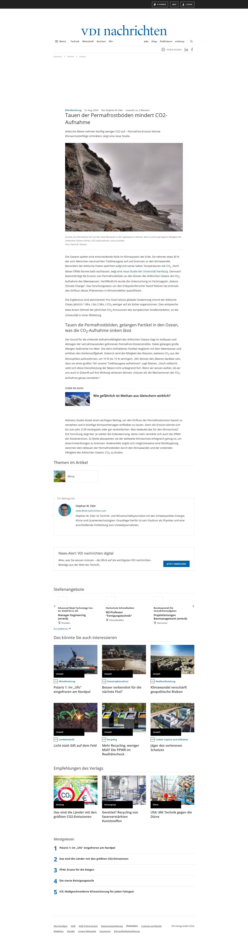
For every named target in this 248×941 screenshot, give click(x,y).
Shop (154, 41)
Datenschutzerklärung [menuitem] (112, 926)
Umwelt (82, 56)
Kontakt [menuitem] (71, 931)
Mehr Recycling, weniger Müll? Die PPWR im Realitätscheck (120, 749)
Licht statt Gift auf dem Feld (75, 745)
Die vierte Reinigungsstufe (76, 880)
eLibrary (179, 41)
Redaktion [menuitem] (59, 931)
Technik (75, 41)
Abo (174, 4)
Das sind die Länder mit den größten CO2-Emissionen (75, 814)
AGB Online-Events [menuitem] (88, 926)
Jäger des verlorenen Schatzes (166, 747)
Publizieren (166, 41)
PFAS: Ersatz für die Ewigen (76, 869)
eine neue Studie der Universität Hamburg (142, 271)
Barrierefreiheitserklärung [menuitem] (127, 931)
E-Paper (161, 4)
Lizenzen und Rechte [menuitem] (151, 926)
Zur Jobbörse (61, 628)
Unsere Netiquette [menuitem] (87, 931)
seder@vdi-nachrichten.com (91, 510)
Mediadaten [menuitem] (132, 925)
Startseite (58, 56)
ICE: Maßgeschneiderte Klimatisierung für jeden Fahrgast (96, 891)
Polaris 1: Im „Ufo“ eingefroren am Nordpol (72, 689)
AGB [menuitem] (73, 926)
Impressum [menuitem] (105, 931)
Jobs (146, 41)
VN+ (111, 41)
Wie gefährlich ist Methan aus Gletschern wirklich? (131, 395)
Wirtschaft (88, 41)
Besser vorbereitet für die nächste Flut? (121, 689)
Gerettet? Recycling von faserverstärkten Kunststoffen (120, 816)
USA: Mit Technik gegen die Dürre (171, 814)
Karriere (101, 41)
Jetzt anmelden (176, 563)
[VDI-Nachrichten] (124, 30)
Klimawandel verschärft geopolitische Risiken (169, 689)
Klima (71, 476)
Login (189, 4)
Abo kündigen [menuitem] (60, 926)
